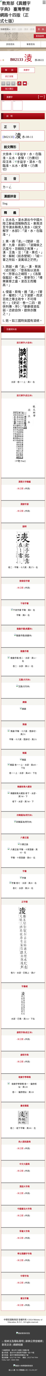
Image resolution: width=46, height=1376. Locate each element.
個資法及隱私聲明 (14, 1341)
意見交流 (6, 1344)
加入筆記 (9, 89)
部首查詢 (10, 44)
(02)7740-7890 (15, 1357)
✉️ (25, 83)
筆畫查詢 (31, 44)
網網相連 (18, 1344)
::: (1, 60)
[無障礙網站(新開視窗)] (23, 1365)
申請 (27, 488)
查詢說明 (40, 36)
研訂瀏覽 (9, 76)
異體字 (27, 70)
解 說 (9, 70)
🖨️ (19, 83)
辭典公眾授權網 (33, 1341)
